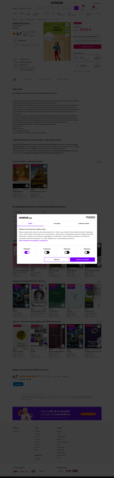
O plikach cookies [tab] (83, 223)
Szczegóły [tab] (57, 223)
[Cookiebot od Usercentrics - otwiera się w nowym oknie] (87, 217)
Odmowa (56, 259)
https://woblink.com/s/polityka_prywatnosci (33, 240)
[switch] (47, 252)
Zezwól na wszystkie (82, 259)
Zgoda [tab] (30, 223)
